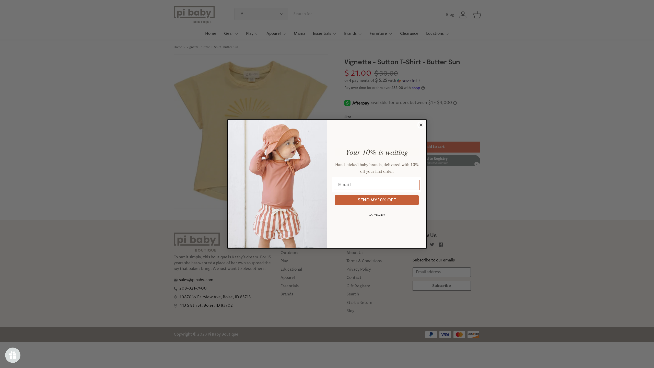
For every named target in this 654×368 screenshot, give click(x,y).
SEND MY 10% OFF (377, 200)
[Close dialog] (421, 125)
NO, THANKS (377, 215)
